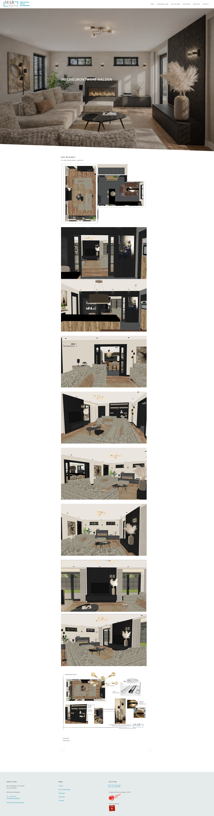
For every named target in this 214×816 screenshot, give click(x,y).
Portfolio (62, 797)
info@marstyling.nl (13, 798)
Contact (61, 800)
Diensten (62, 793)
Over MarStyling (64, 789)
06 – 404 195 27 (11, 796)
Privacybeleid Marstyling (15, 802)
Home (61, 786)
